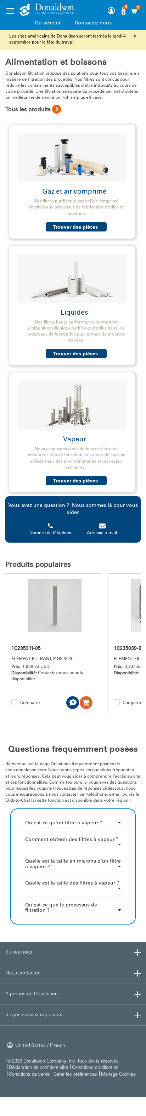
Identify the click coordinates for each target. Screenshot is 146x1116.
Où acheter (48, 22)
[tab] (73, 822)
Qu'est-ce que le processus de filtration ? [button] (61, 907)
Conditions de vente (29, 1074)
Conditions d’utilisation (95, 1067)
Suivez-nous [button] (18, 952)
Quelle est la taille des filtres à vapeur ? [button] (72, 883)
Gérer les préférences (75, 1074)
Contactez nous (93, 22)
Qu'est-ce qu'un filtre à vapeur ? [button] (63, 822)
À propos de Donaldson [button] (31, 993)
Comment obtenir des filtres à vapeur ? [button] (71, 839)
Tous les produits (28, 109)
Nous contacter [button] (22, 972)
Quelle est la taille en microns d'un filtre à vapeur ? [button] (73, 863)
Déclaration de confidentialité (38, 1067)
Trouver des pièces (76, 227)
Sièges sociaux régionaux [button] (33, 1014)
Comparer (30, 702)
